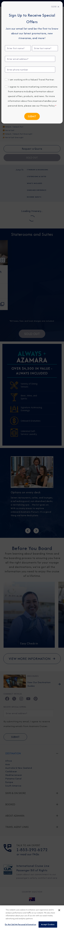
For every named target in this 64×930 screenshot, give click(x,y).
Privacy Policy (47, 105)
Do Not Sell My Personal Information (20, 924)
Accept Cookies (47, 924)
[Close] (59, 910)
